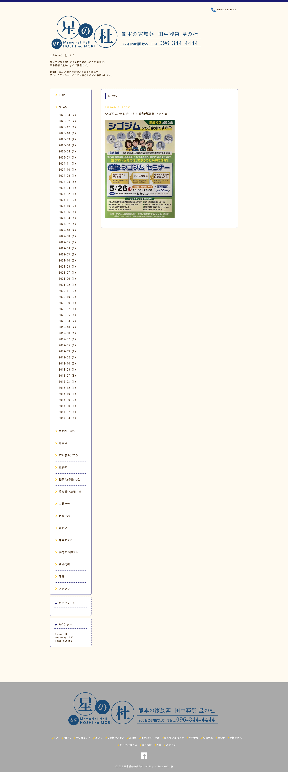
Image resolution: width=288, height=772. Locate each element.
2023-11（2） (68, 200)
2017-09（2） (68, 400)
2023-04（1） (68, 218)
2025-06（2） (68, 145)
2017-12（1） (68, 388)
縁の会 (63, 528)
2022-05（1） (68, 242)
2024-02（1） (68, 194)
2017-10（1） (68, 394)
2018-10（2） (68, 363)
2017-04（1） (68, 418)
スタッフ (64, 588)
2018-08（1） (68, 369)
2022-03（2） (68, 254)
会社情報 (64, 564)
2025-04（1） (68, 151)
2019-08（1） (68, 333)
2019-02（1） (68, 357)
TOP (62, 95)
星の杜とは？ (67, 431)
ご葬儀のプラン (69, 455)
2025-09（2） (68, 139)
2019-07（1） (68, 339)
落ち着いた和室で (70, 491)
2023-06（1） (68, 212)
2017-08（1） (68, 406)
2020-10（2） (68, 297)
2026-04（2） (68, 115)
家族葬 (63, 467)
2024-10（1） (68, 169)
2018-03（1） (68, 381)
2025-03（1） (68, 157)
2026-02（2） (68, 121)
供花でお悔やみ (69, 552)
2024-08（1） (68, 175)
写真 (61, 576)
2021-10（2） (68, 260)
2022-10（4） (68, 230)
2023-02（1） (68, 224)
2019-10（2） (68, 327)
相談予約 (64, 516)
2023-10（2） (68, 206)
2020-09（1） (68, 303)
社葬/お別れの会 (69, 479)
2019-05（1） (68, 345)
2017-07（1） (68, 412)
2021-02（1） (68, 285)
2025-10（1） (68, 133)
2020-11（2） (68, 291)
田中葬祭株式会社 (134, 766)
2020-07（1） (68, 309)
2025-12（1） (68, 127)
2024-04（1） (68, 188)
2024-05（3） (68, 182)
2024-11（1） (68, 163)
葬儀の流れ (66, 540)
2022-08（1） (68, 236)
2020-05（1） (68, 315)
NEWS (63, 107)
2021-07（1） (68, 272)
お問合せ (64, 504)
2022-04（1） (68, 248)
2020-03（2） (68, 321)
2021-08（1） (68, 266)
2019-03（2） (68, 351)
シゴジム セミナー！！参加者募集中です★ (136, 113)
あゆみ (63, 443)
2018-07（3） (68, 375)
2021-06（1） (68, 278)
